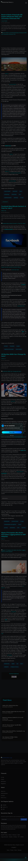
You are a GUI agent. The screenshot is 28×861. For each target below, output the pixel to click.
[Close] (21, 426)
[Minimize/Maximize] (26, 858)
